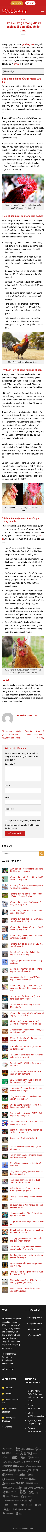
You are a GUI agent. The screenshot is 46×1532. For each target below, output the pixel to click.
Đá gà (23, 20)
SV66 (11, 1369)
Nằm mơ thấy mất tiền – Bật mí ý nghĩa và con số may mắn (27, 878)
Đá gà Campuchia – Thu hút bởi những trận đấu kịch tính (26, 1214)
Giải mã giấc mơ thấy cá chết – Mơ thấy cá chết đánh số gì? (25, 953)
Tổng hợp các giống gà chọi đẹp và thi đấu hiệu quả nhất (26, 1172)
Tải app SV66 (35, 1335)
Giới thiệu (9, 1388)
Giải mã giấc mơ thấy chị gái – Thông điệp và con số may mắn (26, 970)
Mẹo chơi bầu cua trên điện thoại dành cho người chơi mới (26, 1122)
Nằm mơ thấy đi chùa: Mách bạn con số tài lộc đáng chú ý (26, 936)
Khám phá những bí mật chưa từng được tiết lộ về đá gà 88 (25, 1189)
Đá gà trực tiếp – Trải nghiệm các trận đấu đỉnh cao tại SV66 (26, 1231)
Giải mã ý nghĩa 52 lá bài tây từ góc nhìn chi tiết (25, 1064)
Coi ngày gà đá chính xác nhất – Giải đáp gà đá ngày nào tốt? (26, 1239)
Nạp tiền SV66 (35, 1323)
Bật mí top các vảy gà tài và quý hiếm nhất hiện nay (34, 734)
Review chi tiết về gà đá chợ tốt (23, 1138)
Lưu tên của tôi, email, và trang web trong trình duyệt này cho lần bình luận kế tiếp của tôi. (22, 825)
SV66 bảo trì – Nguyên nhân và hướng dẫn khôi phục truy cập (26, 870)
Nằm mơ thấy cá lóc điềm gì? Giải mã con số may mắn (26, 945)
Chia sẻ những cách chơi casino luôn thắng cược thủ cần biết (26, 1106)
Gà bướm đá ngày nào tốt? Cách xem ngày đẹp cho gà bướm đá (26, 1247)
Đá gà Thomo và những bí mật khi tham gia (27, 1222)
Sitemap (8, 1427)
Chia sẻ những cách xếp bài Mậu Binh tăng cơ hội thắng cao (26, 1114)
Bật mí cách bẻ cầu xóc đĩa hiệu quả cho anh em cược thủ (25, 1039)
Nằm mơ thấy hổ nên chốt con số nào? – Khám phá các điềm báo (26, 895)
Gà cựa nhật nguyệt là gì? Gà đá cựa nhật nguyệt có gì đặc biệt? (11, 734)
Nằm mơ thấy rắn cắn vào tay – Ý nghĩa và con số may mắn (27, 928)
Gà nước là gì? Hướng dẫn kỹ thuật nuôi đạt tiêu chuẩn (25, 1289)
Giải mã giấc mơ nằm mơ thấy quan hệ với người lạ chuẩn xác (26, 886)
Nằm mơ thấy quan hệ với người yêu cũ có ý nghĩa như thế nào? (27, 1014)
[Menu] (42, 11)
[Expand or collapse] (41, 71)
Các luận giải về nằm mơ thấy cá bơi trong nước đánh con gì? (25, 997)
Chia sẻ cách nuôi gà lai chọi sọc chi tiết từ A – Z (25, 1147)
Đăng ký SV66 (35, 1317)
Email (8, 797)
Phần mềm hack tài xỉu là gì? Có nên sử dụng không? (25, 1047)
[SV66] (14, 10)
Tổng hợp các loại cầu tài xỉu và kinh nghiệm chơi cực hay (25, 1097)
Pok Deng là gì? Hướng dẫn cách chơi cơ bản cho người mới (26, 1056)
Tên (7, 786)
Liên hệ (8, 1393)
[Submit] (41, 853)
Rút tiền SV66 (35, 1329)
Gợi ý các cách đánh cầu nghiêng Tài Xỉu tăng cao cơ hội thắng (25, 1081)
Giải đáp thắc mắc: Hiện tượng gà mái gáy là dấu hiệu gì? (26, 1256)
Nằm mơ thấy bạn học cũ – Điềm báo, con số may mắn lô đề (26, 920)
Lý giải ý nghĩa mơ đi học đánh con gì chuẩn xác (26, 961)
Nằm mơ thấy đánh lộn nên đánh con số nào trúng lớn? (26, 911)
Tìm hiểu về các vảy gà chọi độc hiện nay (26, 1197)
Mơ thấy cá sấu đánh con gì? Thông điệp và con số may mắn (25, 978)
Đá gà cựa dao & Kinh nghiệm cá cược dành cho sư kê (26, 1206)
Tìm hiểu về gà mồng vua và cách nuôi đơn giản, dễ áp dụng (26, 1273)
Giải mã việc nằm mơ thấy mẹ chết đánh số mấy (25, 1005)
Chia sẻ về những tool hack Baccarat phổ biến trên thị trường (25, 1072)
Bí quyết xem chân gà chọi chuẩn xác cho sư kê (26, 1164)
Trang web (10, 809)
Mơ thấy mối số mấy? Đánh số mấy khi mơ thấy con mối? (27, 1031)
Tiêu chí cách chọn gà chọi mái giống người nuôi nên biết (26, 1156)
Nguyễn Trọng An (35, 1424)
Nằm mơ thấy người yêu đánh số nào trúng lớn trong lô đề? (26, 903)
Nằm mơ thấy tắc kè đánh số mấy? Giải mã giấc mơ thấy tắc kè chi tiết (25, 1022)
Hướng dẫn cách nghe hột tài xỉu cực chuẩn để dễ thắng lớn (26, 1089)
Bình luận (10, 764)
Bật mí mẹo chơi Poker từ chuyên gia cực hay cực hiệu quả (26, 1131)
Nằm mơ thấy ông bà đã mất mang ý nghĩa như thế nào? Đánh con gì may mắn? (26, 988)
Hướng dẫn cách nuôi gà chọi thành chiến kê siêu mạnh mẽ (25, 1181)
